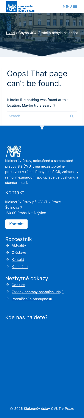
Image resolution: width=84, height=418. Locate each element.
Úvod (10, 33)
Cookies (18, 285)
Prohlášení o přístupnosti (32, 299)
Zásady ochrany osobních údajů (38, 292)
